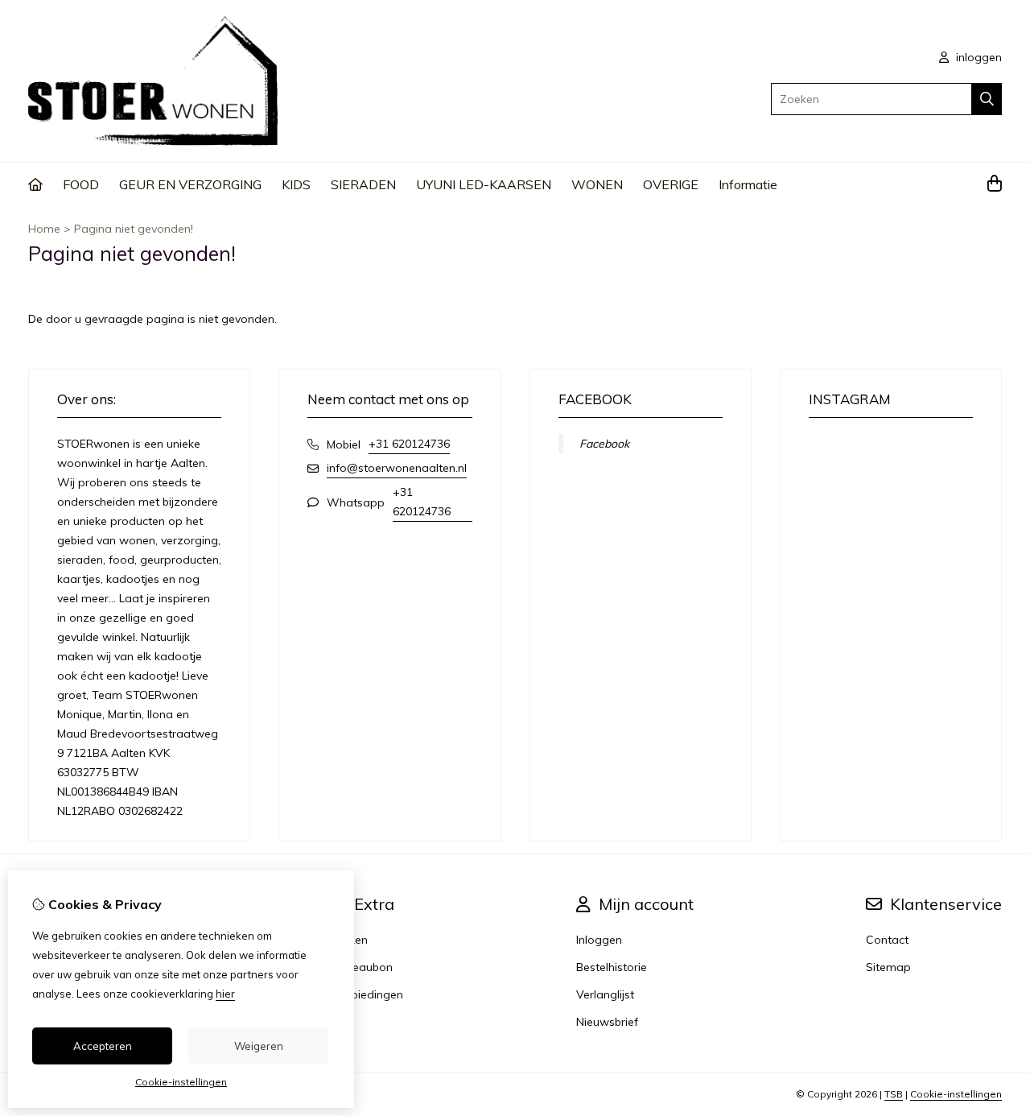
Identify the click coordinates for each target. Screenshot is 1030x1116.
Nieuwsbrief (607, 1022)
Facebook (604, 443)
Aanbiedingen (366, 994)
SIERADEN (363, 184)
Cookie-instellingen (956, 1094)
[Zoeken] (987, 99)
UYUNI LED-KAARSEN (483, 184)
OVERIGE (670, 184)
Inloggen (599, 939)
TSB (893, 1094)
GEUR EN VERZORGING (190, 184)
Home (44, 228)
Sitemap (888, 967)
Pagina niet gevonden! (133, 228)
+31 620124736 (409, 443)
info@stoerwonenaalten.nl (397, 468)
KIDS (296, 184)
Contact (887, 939)
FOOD (81, 184)
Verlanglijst (605, 994)
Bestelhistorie (611, 967)
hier (225, 993)
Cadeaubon (361, 967)
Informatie (748, 184)
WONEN (597, 184)
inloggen (977, 57)
